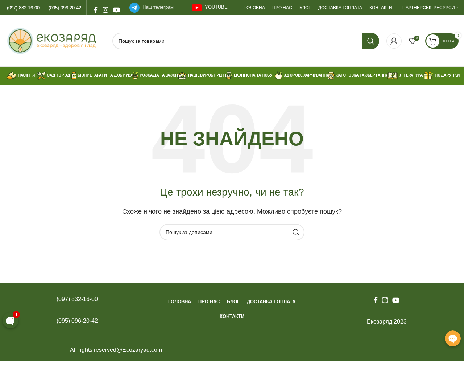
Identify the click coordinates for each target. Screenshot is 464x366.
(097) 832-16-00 (23, 8)
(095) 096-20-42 (65, 8)
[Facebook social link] (95, 8)
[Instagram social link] (105, 8)
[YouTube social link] (116, 8)
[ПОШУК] (370, 41)
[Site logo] (55, 40)
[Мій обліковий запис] (394, 41)
